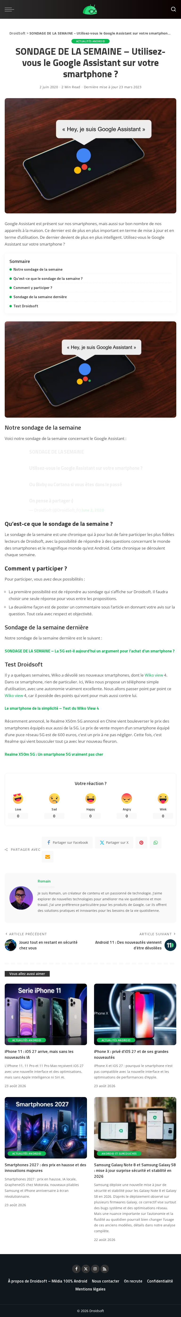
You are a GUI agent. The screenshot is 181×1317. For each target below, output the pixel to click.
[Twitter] (86, 1269)
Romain (44, 881)
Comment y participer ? (32, 287)
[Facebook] (76, 1269)
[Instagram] (95, 1269)
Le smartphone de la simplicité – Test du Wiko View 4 (52, 708)
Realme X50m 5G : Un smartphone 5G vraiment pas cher (54, 754)
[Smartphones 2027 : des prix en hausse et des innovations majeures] (46, 1128)
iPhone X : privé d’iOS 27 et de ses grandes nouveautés (131, 1054)
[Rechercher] (173, 9)
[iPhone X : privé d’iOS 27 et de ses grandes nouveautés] (135, 1014)
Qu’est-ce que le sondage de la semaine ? (47, 278)
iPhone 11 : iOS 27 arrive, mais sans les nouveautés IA (39, 1054)
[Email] (47, 857)
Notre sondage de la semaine (37, 269)
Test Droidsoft (25, 306)
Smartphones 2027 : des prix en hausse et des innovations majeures (45, 1168)
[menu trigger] (10, 9)
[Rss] (104, 1269)
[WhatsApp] (155, 842)
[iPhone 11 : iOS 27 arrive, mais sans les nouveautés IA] (46, 1014)
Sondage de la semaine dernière (40, 297)
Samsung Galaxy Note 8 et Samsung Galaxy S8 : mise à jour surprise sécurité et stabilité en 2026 (135, 1170)
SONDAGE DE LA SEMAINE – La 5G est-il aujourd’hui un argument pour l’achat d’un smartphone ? (90, 651)
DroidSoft (17, 33)
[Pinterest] (141, 842)
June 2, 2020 (93, 510)
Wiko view (154, 675)
